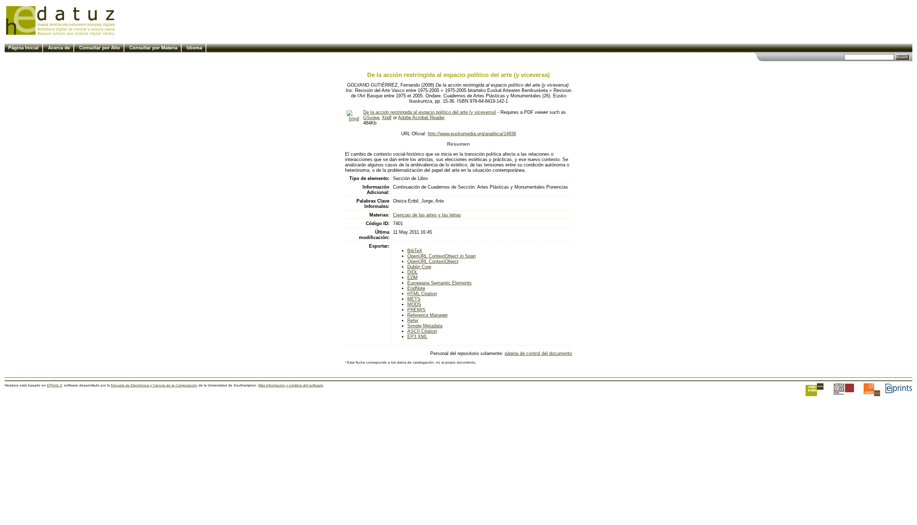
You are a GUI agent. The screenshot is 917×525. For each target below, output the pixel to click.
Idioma (194, 47)
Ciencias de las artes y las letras (427, 215)
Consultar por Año (99, 47)
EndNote (416, 288)
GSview (371, 117)
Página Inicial (23, 47)
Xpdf (387, 117)
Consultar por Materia (153, 47)
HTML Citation (422, 293)
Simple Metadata (424, 326)
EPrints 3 (54, 385)
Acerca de (59, 47)
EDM (412, 277)
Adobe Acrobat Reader (421, 117)
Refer (412, 320)
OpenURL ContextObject (432, 261)
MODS (414, 304)
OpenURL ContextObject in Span (441, 256)
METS (414, 299)
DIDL (412, 272)
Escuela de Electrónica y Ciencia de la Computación (154, 385)
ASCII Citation (422, 331)
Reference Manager (427, 315)
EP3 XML (417, 336)
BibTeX (414, 250)
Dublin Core (419, 266)
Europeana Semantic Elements (439, 283)
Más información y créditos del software (290, 385)
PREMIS (416, 309)
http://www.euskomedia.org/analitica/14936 (472, 133)
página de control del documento (538, 353)
